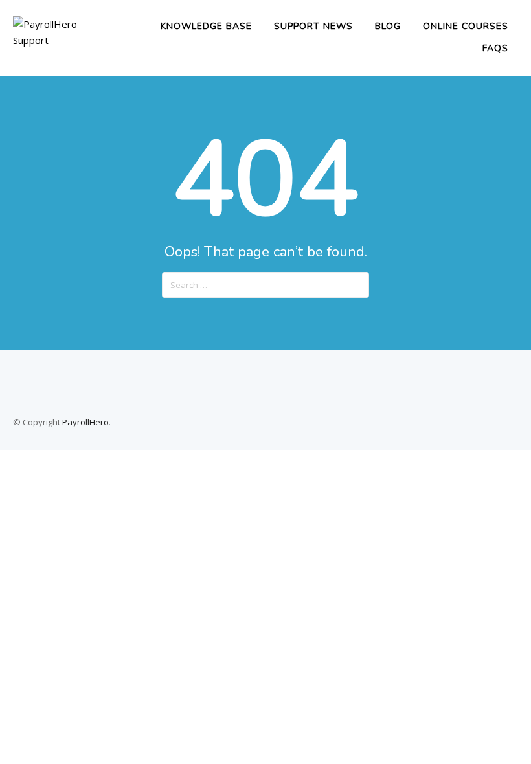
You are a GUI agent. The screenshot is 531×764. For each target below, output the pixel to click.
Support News (313, 26)
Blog (388, 26)
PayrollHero (85, 422)
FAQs (495, 48)
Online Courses (465, 26)
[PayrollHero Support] (63, 40)
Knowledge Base (206, 26)
